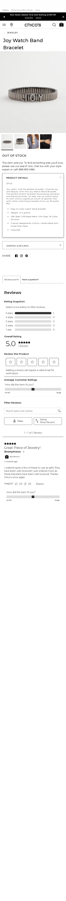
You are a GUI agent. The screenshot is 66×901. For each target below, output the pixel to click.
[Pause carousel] (63, 17)
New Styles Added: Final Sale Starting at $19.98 (33, 15)
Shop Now (29, 18)
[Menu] (4, 25)
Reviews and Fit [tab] (11, 279)
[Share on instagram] (21, 256)
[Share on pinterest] (26, 256)
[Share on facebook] (16, 256)
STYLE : (9, 183)
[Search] (54, 25)
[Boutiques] (11, 25)
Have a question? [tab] (30, 279)
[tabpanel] (33, 396)
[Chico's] (33, 24)
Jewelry (12, 32)
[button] (61, 24)
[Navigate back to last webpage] (5, 32)
